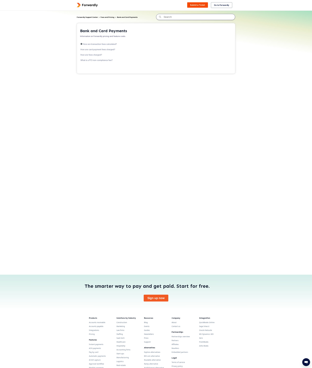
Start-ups (120, 353)
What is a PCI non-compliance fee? (96, 60)
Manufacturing (123, 357)
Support (147, 342)
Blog (146, 322)
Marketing (121, 326)
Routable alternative (152, 360)
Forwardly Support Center (87, 17)
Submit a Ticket (197, 5)
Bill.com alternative (152, 356)
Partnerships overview (181, 336)
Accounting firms (123, 350)
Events (146, 326)
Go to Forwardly (221, 5)
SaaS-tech (121, 338)
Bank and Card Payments (127, 17)
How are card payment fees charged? (97, 49)
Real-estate (121, 365)
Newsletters (149, 334)
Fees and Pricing (107, 17)
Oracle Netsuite (205, 330)
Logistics (120, 361)
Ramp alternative (151, 364)
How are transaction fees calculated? (100, 44)
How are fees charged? (91, 55)
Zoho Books (203, 346)
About (174, 322)
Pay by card (93, 352)
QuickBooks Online (206, 322)
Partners (175, 340)
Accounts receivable (97, 322)
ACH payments (95, 348)
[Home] (87, 5)
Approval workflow (96, 364)
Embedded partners (180, 352)
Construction (122, 322)
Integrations (94, 330)
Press (146, 338)
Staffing (120, 334)
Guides (147, 330)
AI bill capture (95, 360)
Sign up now (156, 298)
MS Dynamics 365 (206, 334)
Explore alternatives (152, 352)
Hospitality (121, 346)
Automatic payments (97, 356)
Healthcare (121, 342)
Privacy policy (177, 366)
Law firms (120, 330)
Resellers (175, 348)
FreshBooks (203, 342)
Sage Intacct (204, 326)
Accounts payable (96, 326)
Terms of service (178, 362)
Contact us (176, 326)
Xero (201, 338)
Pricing (92, 334)
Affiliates (175, 344)
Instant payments (96, 344)
